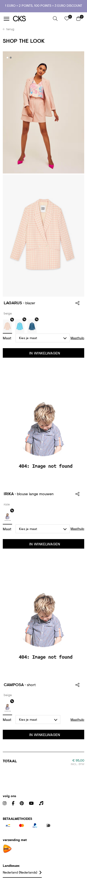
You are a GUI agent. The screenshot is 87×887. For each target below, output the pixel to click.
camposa (14, 684)
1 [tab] (7, 58)
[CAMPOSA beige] (7, 708)
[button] (55, 18)
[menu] (6, 18)
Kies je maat (28, 337)
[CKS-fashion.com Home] (31, 18)
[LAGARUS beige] (7, 327)
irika (9, 494)
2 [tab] (11, 58)
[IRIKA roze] (7, 517)
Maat (7, 338)
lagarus (13, 303)
